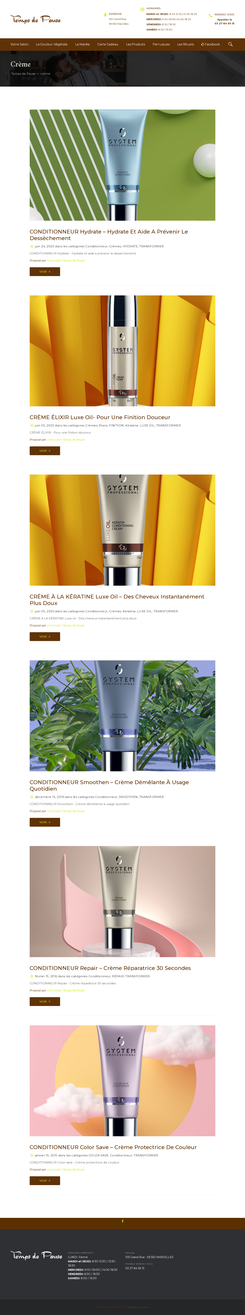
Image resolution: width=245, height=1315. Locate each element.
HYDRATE (130, 246)
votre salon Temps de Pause (66, 260)
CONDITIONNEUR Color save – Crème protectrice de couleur (113, 1147)
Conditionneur (96, 246)
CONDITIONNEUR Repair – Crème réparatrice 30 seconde (110, 968)
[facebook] (122, 1223)
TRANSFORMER (151, 246)
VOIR (43, 271)
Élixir (103, 425)
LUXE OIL (147, 425)
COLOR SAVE (99, 1155)
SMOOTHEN (128, 797)
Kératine (131, 425)
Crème (115, 246)
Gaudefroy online (138, 1307)
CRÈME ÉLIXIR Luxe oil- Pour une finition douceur (100, 417)
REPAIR (118, 976)
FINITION (116, 425)
